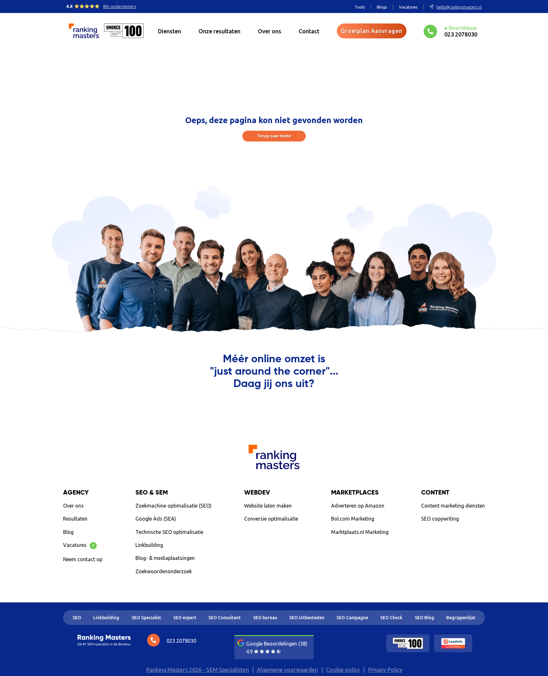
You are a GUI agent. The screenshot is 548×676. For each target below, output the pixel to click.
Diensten (169, 31)
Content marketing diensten (453, 506)
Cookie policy (343, 669)
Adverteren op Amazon (357, 506)
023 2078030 (460, 34)
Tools (360, 7)
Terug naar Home (274, 136)
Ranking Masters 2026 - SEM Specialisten (197, 669)
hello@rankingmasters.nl (459, 7)
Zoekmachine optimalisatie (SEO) (173, 506)
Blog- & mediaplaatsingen (165, 558)
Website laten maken (268, 506)
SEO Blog (424, 617)
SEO (77, 617)
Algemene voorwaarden (287, 669)
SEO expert (184, 617)
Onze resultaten (219, 31)
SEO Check (391, 617)
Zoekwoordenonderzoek (163, 571)
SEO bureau (265, 617)
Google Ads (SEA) (155, 519)
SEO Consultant (224, 617)
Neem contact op (82, 559)
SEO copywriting (440, 519)
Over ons (269, 31)
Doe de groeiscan (449, 533)
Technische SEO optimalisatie (169, 532)
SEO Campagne (352, 617)
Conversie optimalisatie (271, 519)
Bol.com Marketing (352, 519)
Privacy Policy (385, 669)
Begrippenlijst (460, 617)
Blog (68, 532)
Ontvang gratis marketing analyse (274, 410)
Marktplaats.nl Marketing (359, 532)
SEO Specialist (146, 617)
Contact (309, 31)
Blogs (382, 7)
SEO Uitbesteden (306, 617)
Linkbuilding (149, 545)
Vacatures (408, 7)
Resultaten (75, 519)
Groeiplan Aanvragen (371, 31)
